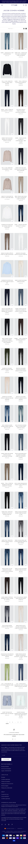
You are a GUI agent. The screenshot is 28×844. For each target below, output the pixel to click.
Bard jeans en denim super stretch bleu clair (21, 513)
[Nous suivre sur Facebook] (2, 824)
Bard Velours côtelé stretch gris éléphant (7, 254)
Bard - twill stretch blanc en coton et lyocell (21, 82)
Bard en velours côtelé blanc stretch (21, 254)
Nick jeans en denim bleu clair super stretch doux (20, 426)
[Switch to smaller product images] (26, 28)
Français (20, 828)
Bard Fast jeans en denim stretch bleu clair (7, 541)
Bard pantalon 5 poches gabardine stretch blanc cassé (21, 627)
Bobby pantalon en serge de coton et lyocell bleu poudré (21, 310)
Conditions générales (5, 779)
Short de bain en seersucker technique (7, 713)
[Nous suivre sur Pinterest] (12, 824)
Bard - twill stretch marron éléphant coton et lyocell (7, 484)
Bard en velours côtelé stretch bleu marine (21, 398)
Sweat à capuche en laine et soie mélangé (7, 197)
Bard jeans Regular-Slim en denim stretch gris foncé (21, 541)
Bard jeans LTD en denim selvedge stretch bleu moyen (7, 570)
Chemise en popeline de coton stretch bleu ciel (7, 281)
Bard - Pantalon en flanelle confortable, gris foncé (20, 140)
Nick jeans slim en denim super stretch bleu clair (7, 426)
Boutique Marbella (5, 766)
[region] (14, 733)
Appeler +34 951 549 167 (6, 770)
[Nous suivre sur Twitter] (5, 824)
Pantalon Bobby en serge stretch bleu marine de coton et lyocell (7, 310)
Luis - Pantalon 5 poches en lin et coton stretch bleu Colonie (20, 685)
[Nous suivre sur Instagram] (8, 824)
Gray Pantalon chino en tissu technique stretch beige (21, 197)
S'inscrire (6, 759)
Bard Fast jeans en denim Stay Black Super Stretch (7, 513)
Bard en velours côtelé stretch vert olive (7, 369)
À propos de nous (4, 794)
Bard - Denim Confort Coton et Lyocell (21, 225)
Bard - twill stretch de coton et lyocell (7, 110)
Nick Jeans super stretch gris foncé (7, 626)
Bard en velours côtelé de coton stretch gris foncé (20, 369)
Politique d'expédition (5, 781)
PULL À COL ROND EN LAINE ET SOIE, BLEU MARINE (7, 82)
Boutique (3, 777)
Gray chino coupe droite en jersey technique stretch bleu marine (7, 340)
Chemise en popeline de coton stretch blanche (7, 226)
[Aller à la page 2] (20, 722)
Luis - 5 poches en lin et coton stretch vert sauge (7, 685)
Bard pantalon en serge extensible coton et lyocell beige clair (20, 656)
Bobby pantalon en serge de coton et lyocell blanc (7, 139)
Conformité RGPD (5, 796)
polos (12, 20)
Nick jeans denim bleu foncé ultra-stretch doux (21, 484)
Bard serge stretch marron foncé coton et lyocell (7, 598)
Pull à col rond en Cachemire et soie (7, 168)
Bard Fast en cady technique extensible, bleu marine (20, 169)
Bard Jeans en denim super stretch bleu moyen (21, 570)
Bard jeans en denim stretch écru (21, 281)
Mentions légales (4, 785)
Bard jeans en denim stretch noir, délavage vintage (7, 455)
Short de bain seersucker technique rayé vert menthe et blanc (20, 714)
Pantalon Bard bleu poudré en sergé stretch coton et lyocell (21, 455)
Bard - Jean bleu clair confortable (7, 53)
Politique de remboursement (7, 783)
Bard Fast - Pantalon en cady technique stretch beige (21, 54)
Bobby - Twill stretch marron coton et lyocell (21, 340)
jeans (10, 19)
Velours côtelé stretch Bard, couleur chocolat (20, 111)
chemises (16, 20)
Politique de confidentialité (6, 787)
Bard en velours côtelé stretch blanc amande (7, 398)
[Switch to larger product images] (23, 28)
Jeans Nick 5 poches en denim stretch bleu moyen (7, 655)
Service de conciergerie (6, 768)
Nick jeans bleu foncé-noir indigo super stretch (20, 598)
